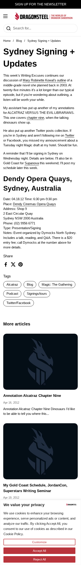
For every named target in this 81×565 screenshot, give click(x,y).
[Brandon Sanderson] (44, 16)
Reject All (39, 559)
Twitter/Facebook (18, 303)
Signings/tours (37, 293)
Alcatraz (12, 284)
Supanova (32, 163)
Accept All (39, 550)
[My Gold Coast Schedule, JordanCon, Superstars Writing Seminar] (40, 451)
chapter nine (35, 117)
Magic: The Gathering (57, 284)
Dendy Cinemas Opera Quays (34, 204)
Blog (19, 40)
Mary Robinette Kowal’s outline (44, 80)
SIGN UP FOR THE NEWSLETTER (40, 4)
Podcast (12, 293)
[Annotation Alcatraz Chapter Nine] (40, 362)
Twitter (69, 135)
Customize (39, 542)
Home (7, 40)
